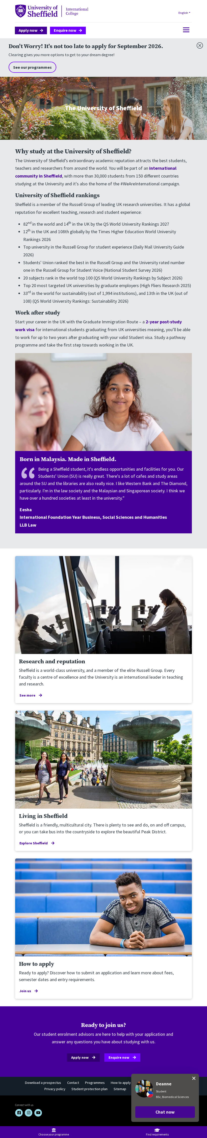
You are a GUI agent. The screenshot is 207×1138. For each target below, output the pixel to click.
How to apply (121, 1082)
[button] (165, 1112)
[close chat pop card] (193, 1078)
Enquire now (65, 30)
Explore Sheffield (33, 843)
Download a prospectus (43, 1082)
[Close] (199, 44)
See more (27, 695)
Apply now (28, 30)
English (183, 13)
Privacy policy (54, 1089)
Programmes (95, 1082)
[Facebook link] (19, 1113)
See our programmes (32, 67)
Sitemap (120, 1089)
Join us (25, 991)
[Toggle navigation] (184, 29)
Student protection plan (89, 1089)
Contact (73, 1082)
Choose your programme (53, 1134)
